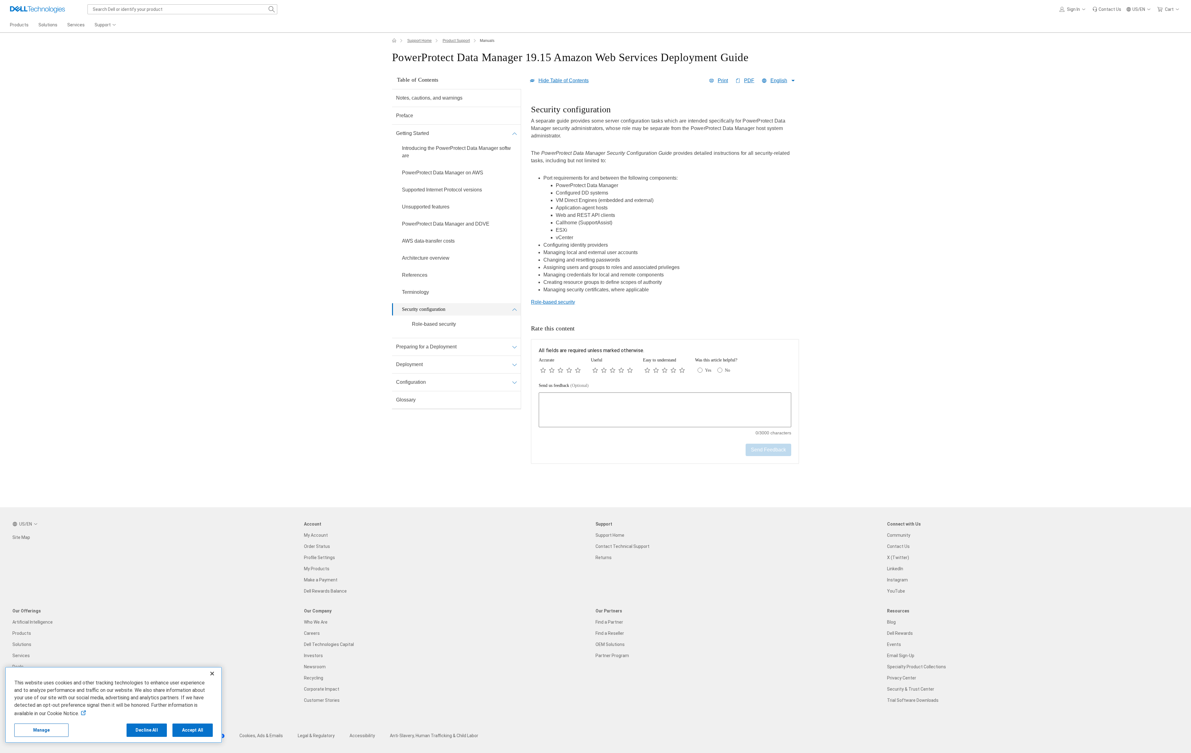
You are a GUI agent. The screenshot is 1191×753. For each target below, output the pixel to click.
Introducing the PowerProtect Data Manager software (456, 152)
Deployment (409, 364)
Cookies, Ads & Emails (261, 735)
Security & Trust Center (910, 689)
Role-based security (434, 324)
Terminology (415, 292)
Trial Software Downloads (913, 700)
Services (21, 655)
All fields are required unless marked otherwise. (591, 350)
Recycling (313, 677)
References (414, 275)
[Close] (212, 673)
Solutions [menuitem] (47, 24)
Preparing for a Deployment (426, 346)
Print (723, 80)
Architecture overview (425, 258)
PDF (749, 80)
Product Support (456, 40)
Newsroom (315, 666)
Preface (404, 115)
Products (21, 633)
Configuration (411, 382)
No (727, 370)
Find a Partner (609, 622)
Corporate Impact (321, 689)
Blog (891, 622)
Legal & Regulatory (316, 735)
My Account (316, 535)
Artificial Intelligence (32, 622)
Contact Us (898, 546)
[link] (1107, 9)
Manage (41, 730)
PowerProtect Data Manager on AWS (442, 172)
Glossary (406, 399)
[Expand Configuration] (514, 382)
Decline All (147, 730)
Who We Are (316, 622)
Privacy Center (901, 677)
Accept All (192, 730)
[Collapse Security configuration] (514, 309)
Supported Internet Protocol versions (442, 189)
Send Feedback (768, 449)
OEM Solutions (610, 644)
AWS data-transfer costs (428, 241)
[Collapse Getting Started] (514, 133)
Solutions (21, 644)
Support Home (419, 40)
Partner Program (612, 655)
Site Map (21, 537)
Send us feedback (564, 385)
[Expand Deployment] (514, 364)
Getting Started (412, 133)
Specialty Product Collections (916, 666)
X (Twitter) (898, 557)
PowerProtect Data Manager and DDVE (445, 223)
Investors (313, 655)
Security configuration (423, 309)
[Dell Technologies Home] (37, 9)
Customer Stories (322, 700)
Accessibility (362, 735)
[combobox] (182, 9)
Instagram (897, 579)
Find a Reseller (610, 633)
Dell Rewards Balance (325, 591)
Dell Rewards (900, 633)
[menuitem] (106, 25)
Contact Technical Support (622, 546)
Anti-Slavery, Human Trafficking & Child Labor (434, 735)
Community (898, 535)
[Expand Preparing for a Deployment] (514, 347)
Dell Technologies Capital (329, 644)
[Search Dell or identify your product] (271, 9)
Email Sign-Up (900, 655)
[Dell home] (394, 40)
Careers (312, 633)
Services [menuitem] (76, 24)
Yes (708, 370)
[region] (665, 200)
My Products (316, 568)
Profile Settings (319, 557)
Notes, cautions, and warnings (429, 98)
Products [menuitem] (19, 24)
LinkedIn (895, 568)
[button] (1073, 9)
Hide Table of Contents (563, 80)
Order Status (317, 546)
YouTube (896, 591)
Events (894, 644)
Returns (604, 557)
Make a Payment (320, 579)
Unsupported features (425, 206)
